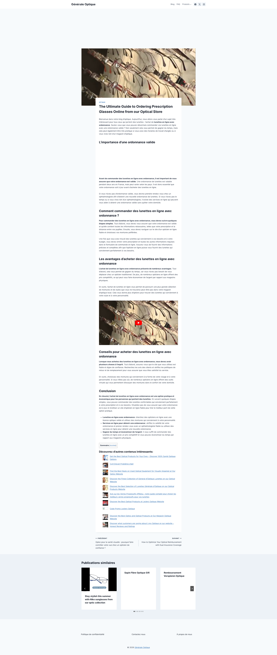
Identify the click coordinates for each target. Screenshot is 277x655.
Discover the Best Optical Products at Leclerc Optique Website (137, 501)
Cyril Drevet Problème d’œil (121, 464)
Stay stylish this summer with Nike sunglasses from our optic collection (99, 599)
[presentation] (99, 579)
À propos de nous (184, 634)
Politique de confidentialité (92, 634)
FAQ (178, 4)
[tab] (134, 611)
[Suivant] (192, 588)
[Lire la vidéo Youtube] (138, 323)
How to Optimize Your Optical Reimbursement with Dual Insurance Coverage (161, 541)
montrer (113, 445)
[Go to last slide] (85, 588)
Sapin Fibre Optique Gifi (137, 572)
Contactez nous (138, 634)
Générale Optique (142, 647)
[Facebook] (195, 4)
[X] (199, 4)
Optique (102, 102)
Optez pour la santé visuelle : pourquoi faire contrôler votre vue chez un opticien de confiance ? (114, 543)
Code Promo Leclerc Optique (122, 509)
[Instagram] (204, 4)
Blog (172, 4)
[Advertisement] (138, 32)
